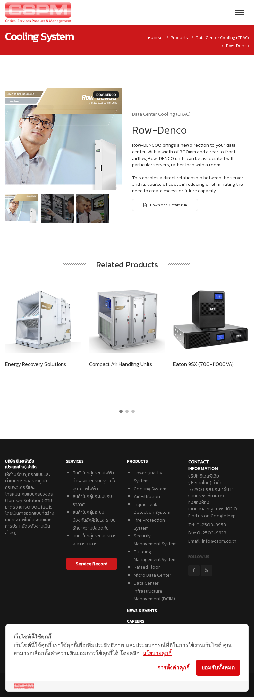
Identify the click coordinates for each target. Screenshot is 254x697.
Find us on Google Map (212, 515)
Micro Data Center (152, 575)
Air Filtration (147, 496)
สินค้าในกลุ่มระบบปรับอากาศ (92, 500)
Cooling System (150, 488)
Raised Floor (147, 567)
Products (137, 461)
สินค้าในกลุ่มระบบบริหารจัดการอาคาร (95, 539)
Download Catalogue (167, 205)
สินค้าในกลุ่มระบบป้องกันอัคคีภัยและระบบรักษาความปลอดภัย (94, 520)
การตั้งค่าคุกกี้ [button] (173, 667)
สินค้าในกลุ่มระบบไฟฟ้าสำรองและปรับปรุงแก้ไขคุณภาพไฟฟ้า (95, 481)
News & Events (142, 611)
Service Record (91, 563)
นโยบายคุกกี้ (157, 653)
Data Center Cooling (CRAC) (222, 37)
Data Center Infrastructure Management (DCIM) (154, 591)
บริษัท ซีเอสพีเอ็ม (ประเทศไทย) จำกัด (21, 464)
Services (75, 461)
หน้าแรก (155, 37)
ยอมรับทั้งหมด (218, 667)
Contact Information (203, 465)
